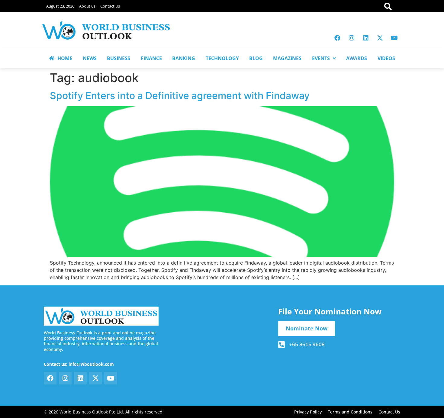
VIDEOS (386, 58)
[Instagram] (352, 38)
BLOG (256, 58)
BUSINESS (118, 58)
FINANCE (151, 58)
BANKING (183, 58)
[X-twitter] (380, 38)
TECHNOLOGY (222, 58)
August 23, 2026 (60, 6)
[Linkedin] (366, 38)
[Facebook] (337, 38)
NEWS (90, 58)
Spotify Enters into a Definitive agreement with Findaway (180, 95)
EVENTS (321, 58)
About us (87, 6)
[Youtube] (394, 38)
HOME (64, 58)
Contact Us (110, 6)
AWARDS (356, 58)
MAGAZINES (287, 58)
